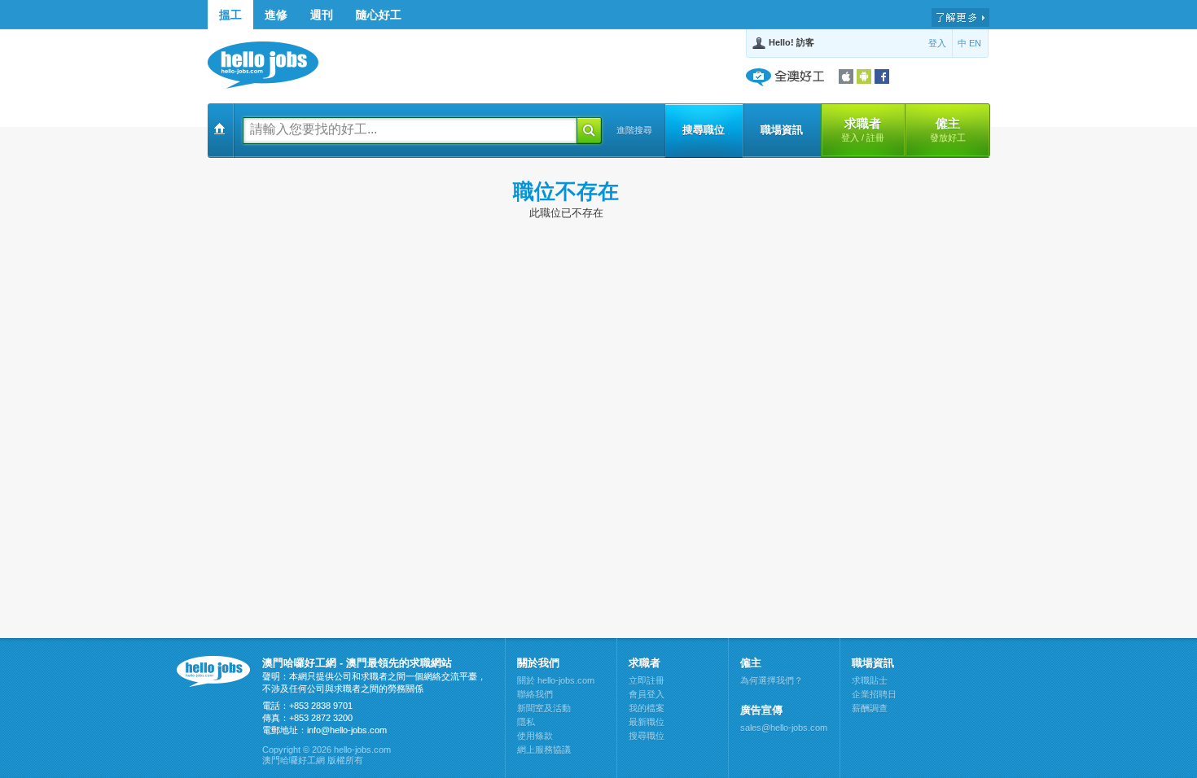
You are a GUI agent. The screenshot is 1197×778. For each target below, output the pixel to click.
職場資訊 (782, 130)
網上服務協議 (544, 749)
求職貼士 (870, 680)
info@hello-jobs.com (347, 730)
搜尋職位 (703, 130)
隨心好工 (378, 14)
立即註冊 (646, 680)
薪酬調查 (870, 708)
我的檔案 (646, 708)
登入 (937, 43)
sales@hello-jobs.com (783, 727)
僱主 (948, 129)
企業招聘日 (874, 694)
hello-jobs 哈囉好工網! (271, 65)
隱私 (526, 722)
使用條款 (535, 736)
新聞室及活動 (544, 708)
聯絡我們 (535, 694)
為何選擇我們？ (771, 680)
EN (975, 43)
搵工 (230, 14)
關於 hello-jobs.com (555, 680)
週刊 (321, 14)
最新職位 (646, 722)
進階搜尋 (634, 130)
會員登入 (646, 694)
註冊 (875, 137)
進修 (276, 14)
